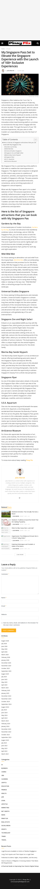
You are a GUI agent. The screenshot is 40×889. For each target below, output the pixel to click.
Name (4, 598)
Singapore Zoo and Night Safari (14, 153)
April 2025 (4, 685)
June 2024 (4, 712)
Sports (3, 829)
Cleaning (4, 779)
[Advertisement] (20, 20)
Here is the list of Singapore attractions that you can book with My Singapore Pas (19, 144)
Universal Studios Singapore (13, 151)
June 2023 (4, 745)
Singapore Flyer (9, 157)
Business (4, 768)
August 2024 (5, 707)
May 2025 (4, 682)
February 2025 (5, 690)
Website (4, 614)
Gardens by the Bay (11, 147)
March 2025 (5, 688)
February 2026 (5, 657)
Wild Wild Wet (9, 149)
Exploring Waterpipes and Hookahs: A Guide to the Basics (23, 545)
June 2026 (4, 646)
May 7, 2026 (24, 516)
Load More (20, 554)
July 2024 (4, 710)
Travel (3, 840)
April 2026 (4, 652)
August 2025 (5, 674)
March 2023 (5, 754)
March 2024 (5, 721)
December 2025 (6, 663)
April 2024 (4, 718)
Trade (3, 836)
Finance (4, 790)
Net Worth (5, 811)
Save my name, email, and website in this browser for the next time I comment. (20, 624)
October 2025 (5, 668)
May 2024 (4, 715)
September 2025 (6, 671)
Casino (3, 772)
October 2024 (5, 701)
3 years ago (20, 70)
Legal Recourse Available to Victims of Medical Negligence (18, 851)
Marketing (5, 807)
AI (2, 765)
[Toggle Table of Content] (34, 139)
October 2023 (5, 735)
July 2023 (4, 743)
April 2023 (4, 751)
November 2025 (6, 666)
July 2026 (4, 643)
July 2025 (4, 677)
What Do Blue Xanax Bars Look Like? (23, 528)
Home (3, 49)
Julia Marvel (10, 70)
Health (3, 793)
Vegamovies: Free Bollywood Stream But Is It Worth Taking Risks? (25, 537)
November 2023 (6, 732)
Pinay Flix (29, 460)
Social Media (5, 825)
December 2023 (6, 729)
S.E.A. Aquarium (9, 159)
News (3, 815)
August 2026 (5, 641)
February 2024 (5, 723)
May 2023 (4, 748)
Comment (5, 574)
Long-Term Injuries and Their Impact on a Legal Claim (17, 854)
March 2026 (5, 654)
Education (5, 786)
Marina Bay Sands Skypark (13, 155)
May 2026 (4, 649)
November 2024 (6, 699)
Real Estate (5, 822)
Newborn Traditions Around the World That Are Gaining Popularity (25, 521)
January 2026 (5, 660)
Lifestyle (8, 49)
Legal (3, 800)
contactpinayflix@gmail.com (20, 882)
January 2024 (5, 726)
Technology (5, 833)
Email (3, 606)
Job (2, 797)
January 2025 (5, 693)
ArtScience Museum (11, 161)
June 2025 (4, 679)
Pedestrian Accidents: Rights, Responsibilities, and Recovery (19, 857)
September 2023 (6, 737)
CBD (2, 775)
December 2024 (6, 696)
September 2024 (6, 704)
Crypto (4, 782)
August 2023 (5, 740)
